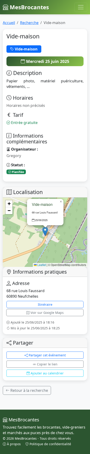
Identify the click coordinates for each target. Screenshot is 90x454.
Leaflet (41, 265)
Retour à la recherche (28, 390)
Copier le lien (46, 364)
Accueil (9, 22)
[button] (45, 231)
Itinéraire (45, 304)
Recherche (29, 22)
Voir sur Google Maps (47, 312)
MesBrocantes (28, 7)
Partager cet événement (47, 355)
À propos (14, 444)
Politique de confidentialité (50, 444)
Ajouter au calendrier (47, 373)
